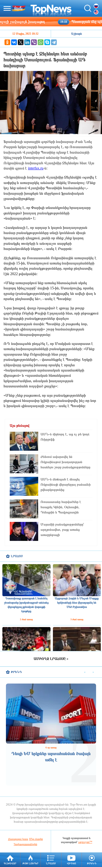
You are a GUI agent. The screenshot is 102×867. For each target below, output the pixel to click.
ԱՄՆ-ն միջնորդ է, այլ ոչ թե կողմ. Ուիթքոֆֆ (65, 436)
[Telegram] (54, 42)
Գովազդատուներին (25, 844)
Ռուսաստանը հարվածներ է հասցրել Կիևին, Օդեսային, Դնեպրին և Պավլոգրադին (61, 507)
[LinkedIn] (27, 42)
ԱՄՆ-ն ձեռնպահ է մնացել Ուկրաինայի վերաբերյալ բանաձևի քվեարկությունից (66, 485)
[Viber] (34, 42)
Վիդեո (71, 863)
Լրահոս (51, 863)
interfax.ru (35, 168)
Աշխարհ (76, 33)
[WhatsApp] (40, 42)
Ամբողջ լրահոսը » (51, 659)
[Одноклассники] (7, 42)
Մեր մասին (36, 839)
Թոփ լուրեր (30, 863)
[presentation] (85, 672)
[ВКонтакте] (14, 42)
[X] (20, 42)
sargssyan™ (85, 842)
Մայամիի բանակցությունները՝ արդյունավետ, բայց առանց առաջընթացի (62, 530)
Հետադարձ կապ (18, 839)
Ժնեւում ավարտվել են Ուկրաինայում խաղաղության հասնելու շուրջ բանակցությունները (65, 462)
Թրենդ (92, 863)
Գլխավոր (10, 863)
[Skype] (47, 42)
